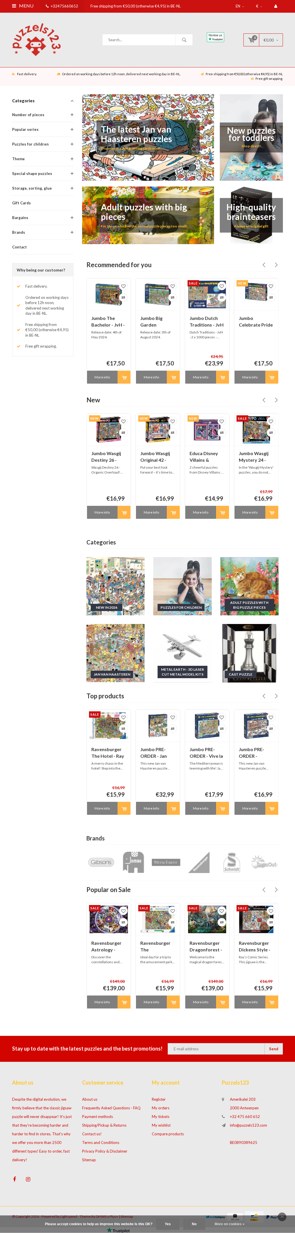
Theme (18, 159)
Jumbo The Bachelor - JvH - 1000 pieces (108, 321)
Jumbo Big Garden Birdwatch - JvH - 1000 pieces (157, 321)
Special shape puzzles (32, 173)
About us (89, 1099)
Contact (19, 247)
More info (102, 377)
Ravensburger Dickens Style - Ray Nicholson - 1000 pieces (255, 946)
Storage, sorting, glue (32, 188)
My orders (160, 1108)
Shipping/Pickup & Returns (104, 1125)
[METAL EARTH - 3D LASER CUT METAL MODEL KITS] (182, 653)
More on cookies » (230, 1224)
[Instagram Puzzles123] (28, 1179)
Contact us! (92, 1134)
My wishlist (161, 1125)
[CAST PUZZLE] (249, 653)
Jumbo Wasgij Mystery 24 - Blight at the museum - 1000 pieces (255, 456)
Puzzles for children (30, 144)
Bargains (20, 217)
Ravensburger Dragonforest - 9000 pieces (206, 946)
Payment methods (97, 1116)
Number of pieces (28, 114)
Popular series (25, 129)
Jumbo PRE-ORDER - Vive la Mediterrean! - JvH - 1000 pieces (206, 752)
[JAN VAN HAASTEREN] (115, 653)
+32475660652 (64, 6)
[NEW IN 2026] (115, 585)
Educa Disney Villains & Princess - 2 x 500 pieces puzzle (204, 456)
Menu (25, 5)
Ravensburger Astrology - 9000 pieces (106, 946)
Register (159, 1099)
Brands (18, 232)
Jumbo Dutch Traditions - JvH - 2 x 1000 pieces (207, 321)
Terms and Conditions (100, 1142)
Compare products (168, 1134)
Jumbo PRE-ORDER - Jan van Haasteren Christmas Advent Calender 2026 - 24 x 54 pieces (157, 752)
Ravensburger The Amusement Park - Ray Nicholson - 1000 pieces (155, 946)
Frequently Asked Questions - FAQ (111, 1108)
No (194, 1224)
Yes (168, 1224)
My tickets (160, 1116)
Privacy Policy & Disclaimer (104, 1151)
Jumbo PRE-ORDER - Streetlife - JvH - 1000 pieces (256, 752)
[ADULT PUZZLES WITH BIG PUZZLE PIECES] (249, 585)
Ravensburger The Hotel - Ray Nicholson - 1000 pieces (107, 752)
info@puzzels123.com (248, 1125)
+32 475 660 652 (245, 1116)
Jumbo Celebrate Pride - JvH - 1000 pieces (256, 321)
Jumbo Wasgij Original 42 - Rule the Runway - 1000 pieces (155, 456)
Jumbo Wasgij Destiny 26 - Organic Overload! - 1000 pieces (106, 456)
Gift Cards (21, 203)
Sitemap (89, 1159)
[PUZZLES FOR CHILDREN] (182, 585)
